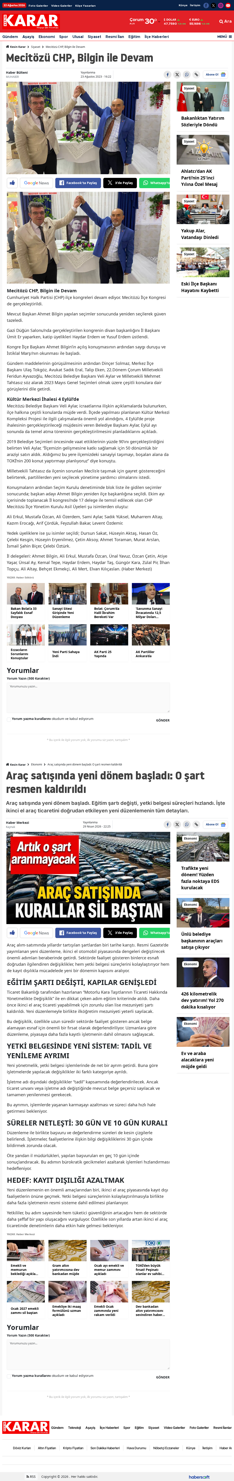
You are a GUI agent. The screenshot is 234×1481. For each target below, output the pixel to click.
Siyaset (94, 37)
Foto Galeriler (38, 5)
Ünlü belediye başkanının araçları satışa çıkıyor (202, 940)
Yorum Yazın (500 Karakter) (28, 678)
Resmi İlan (115, 37)
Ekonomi (47, 37)
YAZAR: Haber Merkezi (21, 1234)
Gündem (10, 37)
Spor (63, 37)
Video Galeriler (61, 5)
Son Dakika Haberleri (105, 1448)
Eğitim (134, 37)
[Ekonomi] (203, 846)
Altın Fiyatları (47, 1448)
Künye (183, 5)
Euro (195, 19)
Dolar (171, 19)
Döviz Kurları (22, 1448)
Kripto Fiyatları (73, 1448)
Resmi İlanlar (222, 1427)
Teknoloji (74, 1427)
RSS (32, 1476)
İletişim (195, 5)
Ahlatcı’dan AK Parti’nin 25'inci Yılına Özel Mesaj (199, 177)
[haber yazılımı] (199, 1476)
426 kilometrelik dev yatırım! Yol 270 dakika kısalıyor (202, 1000)
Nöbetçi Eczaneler (166, 1448)
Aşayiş (28, 37)
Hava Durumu (136, 1448)
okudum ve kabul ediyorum (52, 718)
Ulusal (77, 37)
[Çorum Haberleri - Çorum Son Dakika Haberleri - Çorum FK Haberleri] (25, 1426)
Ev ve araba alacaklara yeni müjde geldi (197, 1059)
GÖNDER (163, 720)
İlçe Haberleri (157, 37)
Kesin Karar (17, 47)
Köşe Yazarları (85, 5)
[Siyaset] (203, 96)
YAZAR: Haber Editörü (20, 577)
